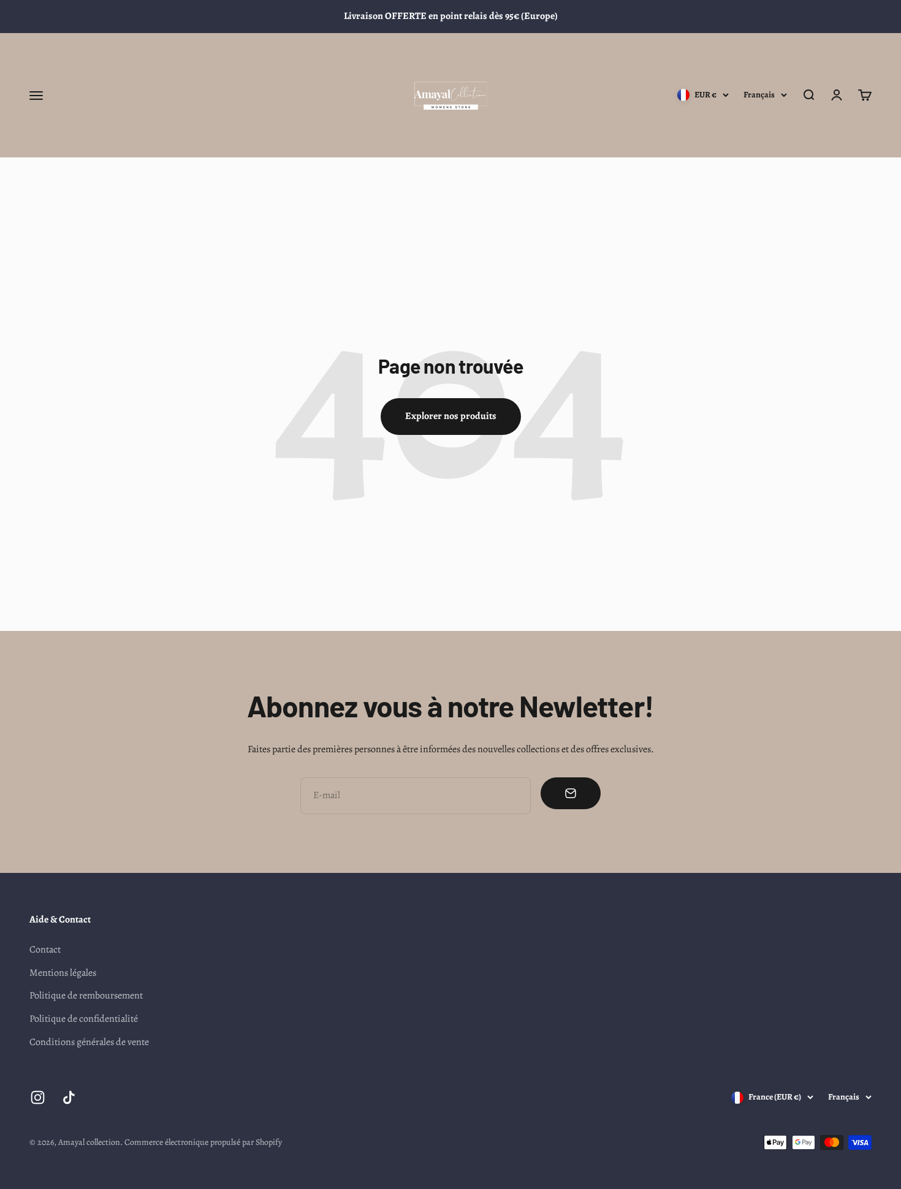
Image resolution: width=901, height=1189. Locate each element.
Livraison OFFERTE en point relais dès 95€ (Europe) (451, 16)
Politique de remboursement (86, 995)
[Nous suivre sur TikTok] (69, 1097)
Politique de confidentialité (83, 1018)
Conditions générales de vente (89, 1042)
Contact (45, 949)
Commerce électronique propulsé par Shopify (203, 1142)
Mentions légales (62, 973)
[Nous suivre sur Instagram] (37, 1097)
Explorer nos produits (450, 416)
